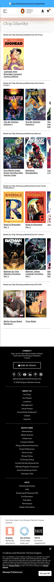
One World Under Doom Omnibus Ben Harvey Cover (13, 173)
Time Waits (30, 321)
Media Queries (27, 435)
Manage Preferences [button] (12, 572)
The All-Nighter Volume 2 (32, 123)
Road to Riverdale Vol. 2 (33, 225)
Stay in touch (28, 365)
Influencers (27, 438)
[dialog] (27, 564)
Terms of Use (27, 452)
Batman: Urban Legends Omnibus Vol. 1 (34, 274)
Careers (27, 415)
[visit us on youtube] (25, 374)
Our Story (27, 394)
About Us (27, 391)
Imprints (27, 419)
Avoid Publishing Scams (27, 470)
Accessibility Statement (27, 412)
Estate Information (27, 507)
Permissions (27, 503)
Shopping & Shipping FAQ (27, 493)
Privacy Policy (27, 456)
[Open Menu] (5, 11)
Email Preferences (27, 449)
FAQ (27, 489)
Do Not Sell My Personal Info (27, 463)
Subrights (27, 500)
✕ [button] (50, 549)
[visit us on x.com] (19, 374)
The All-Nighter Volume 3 (11, 123)
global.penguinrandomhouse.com (27, 379)
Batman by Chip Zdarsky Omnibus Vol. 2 (12, 274)
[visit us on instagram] (41, 374)
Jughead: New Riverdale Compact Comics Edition (13, 74)
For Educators (27, 496)
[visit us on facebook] (14, 374)
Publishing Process (27, 486)
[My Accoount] (43, 11)
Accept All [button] (45, 573)
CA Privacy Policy (27, 459)
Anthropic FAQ (27, 474)
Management (27, 405)
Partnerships (27, 431)
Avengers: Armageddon (31, 171)
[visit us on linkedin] (30, 374)
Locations (27, 401)
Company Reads (27, 442)
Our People (27, 398)
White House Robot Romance (13, 322)
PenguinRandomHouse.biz (27, 445)
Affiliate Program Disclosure (27, 466)
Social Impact (27, 408)
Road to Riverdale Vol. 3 (12, 225)
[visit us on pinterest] (35, 374)
